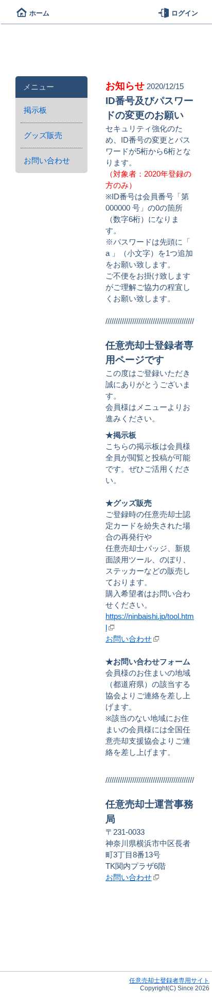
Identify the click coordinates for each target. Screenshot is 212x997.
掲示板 (35, 110)
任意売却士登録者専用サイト (169, 980)
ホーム (39, 13)
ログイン (184, 13)
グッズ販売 (43, 135)
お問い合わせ (47, 161)
